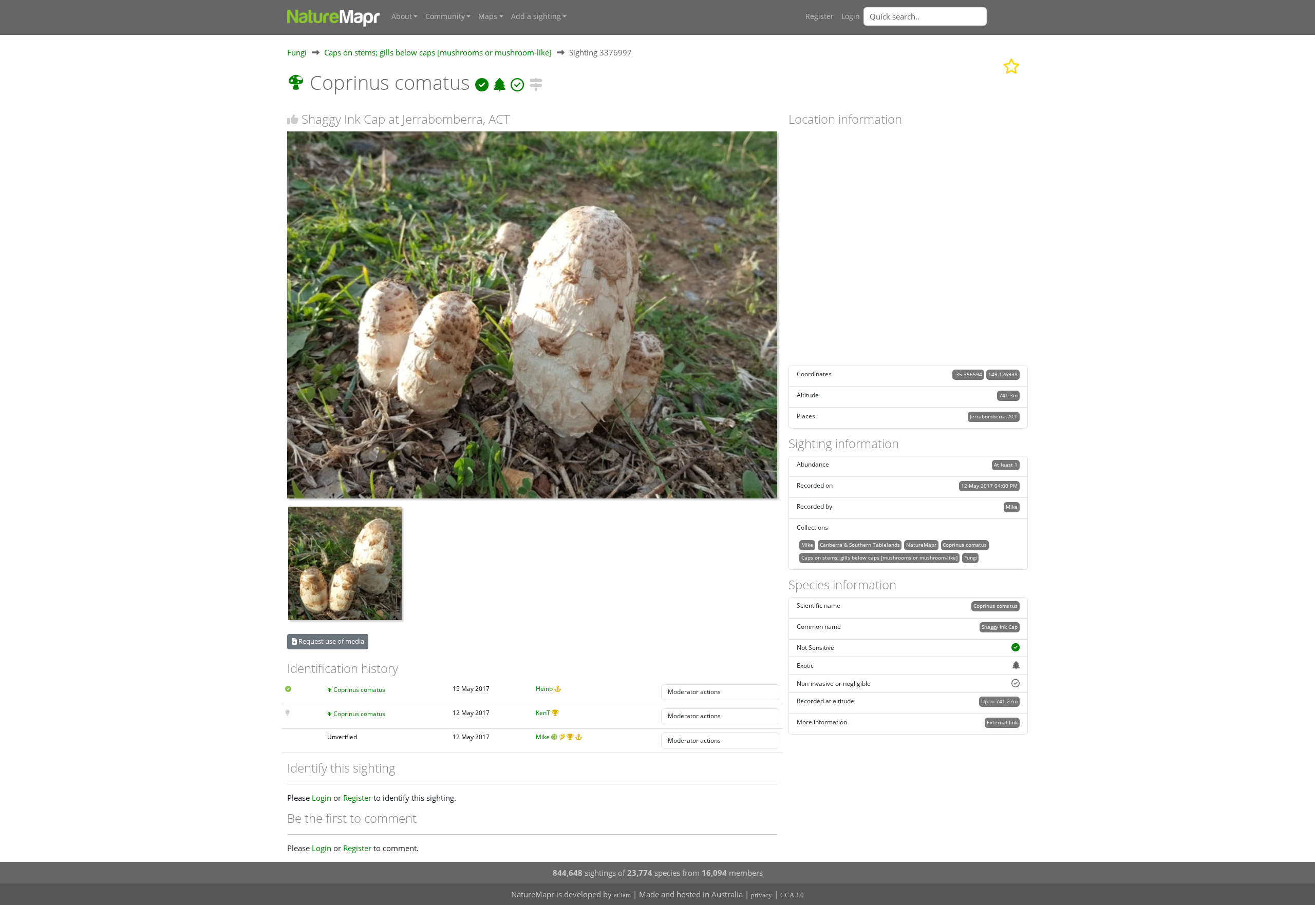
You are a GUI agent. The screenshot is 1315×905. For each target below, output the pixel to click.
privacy (761, 895)
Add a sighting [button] (536, 16)
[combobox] (945, 16)
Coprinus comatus (359, 689)
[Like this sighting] (292, 119)
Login (850, 16)
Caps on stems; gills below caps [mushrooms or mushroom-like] (438, 52)
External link (1002, 722)
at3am (622, 895)
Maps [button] (487, 16)
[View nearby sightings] (535, 82)
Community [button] (445, 16)
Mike (543, 737)
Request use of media (330, 641)
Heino (544, 688)
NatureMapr (921, 544)
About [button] (401, 16)
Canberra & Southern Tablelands (860, 544)
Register (819, 16)
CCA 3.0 (792, 895)
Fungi (297, 52)
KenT (543, 712)
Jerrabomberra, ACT (994, 416)
